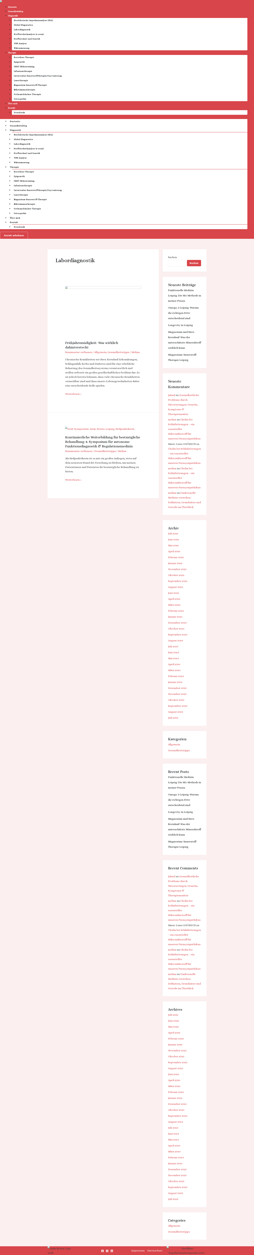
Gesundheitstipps (118, 352)
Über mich (12, 103)
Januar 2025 (175, 616)
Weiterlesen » (73, 393)
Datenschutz (154, 1250)
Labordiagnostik (22, 30)
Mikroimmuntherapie (24, 90)
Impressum (138, 1250)
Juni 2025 (173, 592)
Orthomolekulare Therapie (27, 94)
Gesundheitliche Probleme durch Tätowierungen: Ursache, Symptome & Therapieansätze (183, 405)
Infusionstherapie (23, 71)
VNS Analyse (20, 43)
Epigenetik (19, 62)
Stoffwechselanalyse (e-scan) (29, 34)
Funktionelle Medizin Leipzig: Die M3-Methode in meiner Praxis (184, 295)
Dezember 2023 (177, 688)
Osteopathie (20, 99)
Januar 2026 (175, 563)
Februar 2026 (176, 557)
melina (172, 419)
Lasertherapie (21, 80)
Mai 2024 (173, 658)
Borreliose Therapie (24, 57)
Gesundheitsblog (15, 11)
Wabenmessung (22, 48)
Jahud (171, 395)
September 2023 (177, 705)
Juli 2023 (173, 717)
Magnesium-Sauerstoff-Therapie (30, 85)
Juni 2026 (173, 539)
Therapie (12, 53)
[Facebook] (102, 1251)
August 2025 (175, 587)
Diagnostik (13, 16)
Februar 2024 (176, 676)
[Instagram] (107, 1251)
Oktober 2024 (176, 628)
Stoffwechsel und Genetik (27, 39)
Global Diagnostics (23, 25)
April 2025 (174, 598)
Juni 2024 (173, 652)
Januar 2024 (175, 682)
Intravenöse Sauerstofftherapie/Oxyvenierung (38, 76)
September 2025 (177, 581)
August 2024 (175, 640)
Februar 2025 (176, 610)
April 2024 (174, 664)
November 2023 (177, 694)
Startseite (12, 7)
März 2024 (174, 670)
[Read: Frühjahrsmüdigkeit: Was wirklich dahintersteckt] (103, 311)
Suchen (172, 257)
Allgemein (100, 352)
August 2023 (175, 711)
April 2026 (174, 551)
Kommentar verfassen (78, 352)
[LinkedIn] (111, 1251)
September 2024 (177, 634)
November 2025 (177, 569)
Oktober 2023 (176, 699)
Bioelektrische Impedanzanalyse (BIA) (33, 20)
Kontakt (11, 108)
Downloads (19, 112)
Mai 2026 (173, 545)
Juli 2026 (173, 533)
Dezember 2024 (177, 622)
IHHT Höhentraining (24, 67)
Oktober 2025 (176, 575)
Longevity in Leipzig (180, 325)
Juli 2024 (173, 646)
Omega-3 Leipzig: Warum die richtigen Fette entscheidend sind (183, 313)
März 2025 (174, 604)
